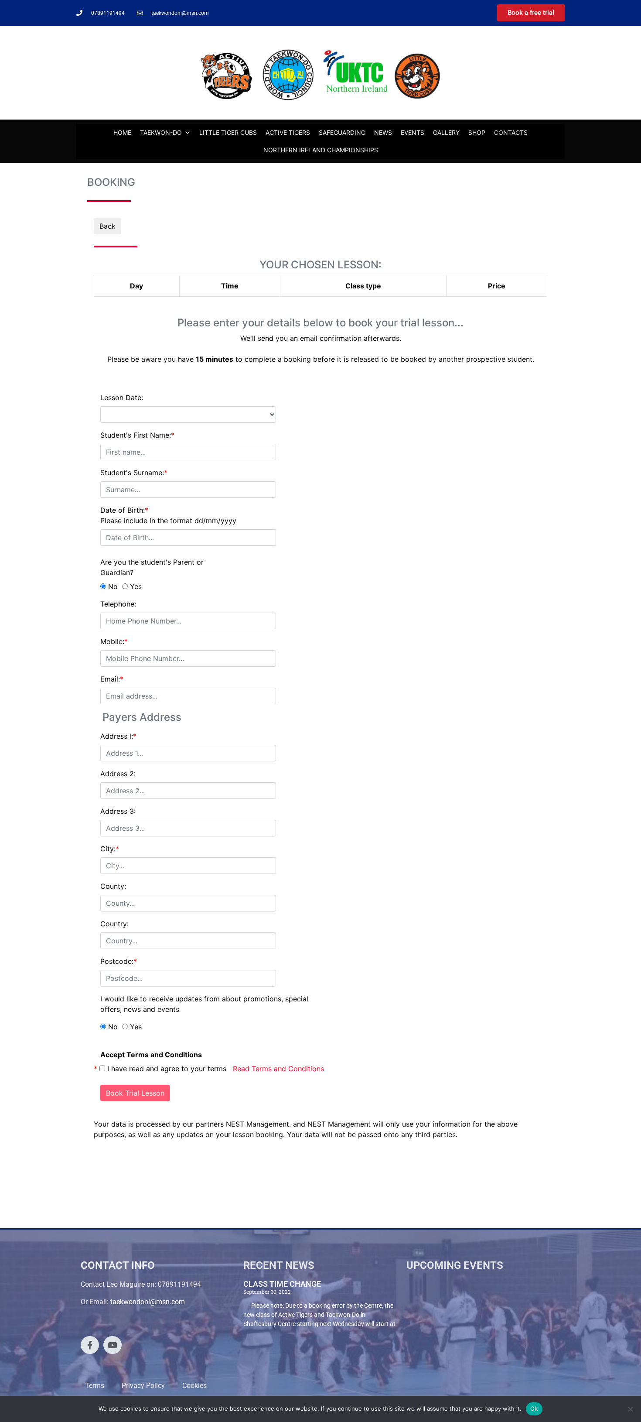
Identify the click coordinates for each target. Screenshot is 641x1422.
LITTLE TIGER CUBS (228, 132)
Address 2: (118, 773)
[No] (630, 1409)
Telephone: (118, 604)
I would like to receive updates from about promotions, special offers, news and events (204, 1004)
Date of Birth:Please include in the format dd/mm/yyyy (168, 515)
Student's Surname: (133, 472)
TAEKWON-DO (161, 132)
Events (412, 132)
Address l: (118, 736)
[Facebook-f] (90, 1345)
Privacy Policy (143, 1385)
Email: (111, 679)
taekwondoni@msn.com (147, 1302)
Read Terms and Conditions (278, 1068)
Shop (476, 132)
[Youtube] (112, 1345)
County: (113, 886)
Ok (534, 1408)
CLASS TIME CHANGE (282, 1283)
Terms (94, 1385)
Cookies (194, 1385)
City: (109, 848)
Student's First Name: (137, 435)
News (383, 132)
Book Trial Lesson (135, 1093)
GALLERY (446, 132)
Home (122, 132)
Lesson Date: (121, 397)
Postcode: (118, 961)
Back (107, 226)
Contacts (511, 132)
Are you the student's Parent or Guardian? (152, 567)
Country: (114, 923)
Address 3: (118, 811)
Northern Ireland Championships (320, 150)
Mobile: (114, 641)
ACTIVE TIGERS (288, 132)
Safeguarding (342, 132)
